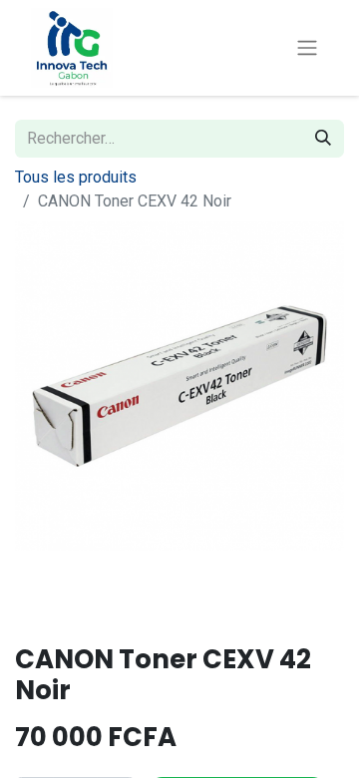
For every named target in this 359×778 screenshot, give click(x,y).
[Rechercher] (323, 139)
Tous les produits (76, 177)
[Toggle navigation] (307, 48)
